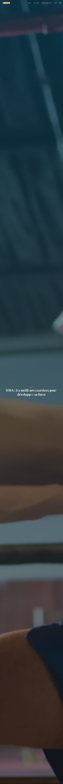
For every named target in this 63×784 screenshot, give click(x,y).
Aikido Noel (6, 3)
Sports (31, 387)
